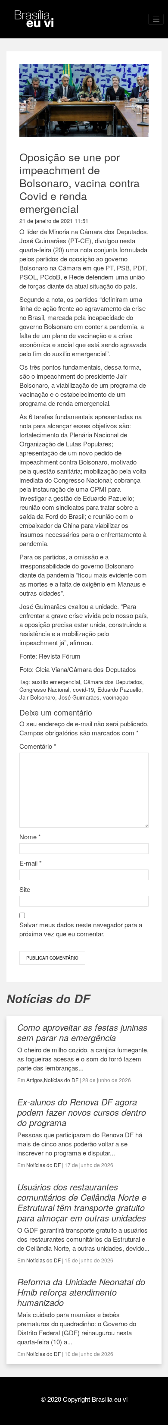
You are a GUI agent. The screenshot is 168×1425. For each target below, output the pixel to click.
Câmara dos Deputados (113, 682)
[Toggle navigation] (156, 19)
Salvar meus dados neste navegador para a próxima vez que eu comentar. (80, 929)
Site (24, 889)
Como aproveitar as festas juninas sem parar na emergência (82, 1032)
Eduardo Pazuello (119, 689)
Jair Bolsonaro (37, 697)
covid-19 (83, 689)
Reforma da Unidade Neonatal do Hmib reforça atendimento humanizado (81, 1292)
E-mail (30, 862)
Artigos (34, 1079)
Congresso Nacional (44, 689)
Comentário (37, 745)
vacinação (115, 697)
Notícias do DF (61, 1079)
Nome (30, 836)
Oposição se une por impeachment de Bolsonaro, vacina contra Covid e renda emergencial (79, 182)
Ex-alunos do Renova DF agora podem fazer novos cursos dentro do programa (81, 1112)
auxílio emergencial (56, 682)
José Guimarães (79, 697)
